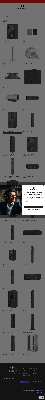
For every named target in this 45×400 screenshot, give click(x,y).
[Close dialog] (43, 186)
